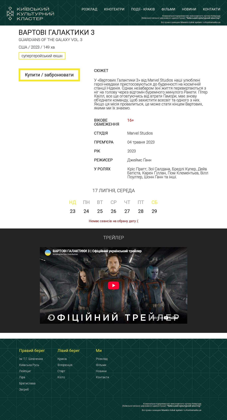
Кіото (61, 377)
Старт (61, 371)
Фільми (168, 9)
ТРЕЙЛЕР (113, 237)
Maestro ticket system (191, 22)
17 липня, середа (113, 190)
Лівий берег (68, 350)
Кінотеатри (114, 9)
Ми (99, 350)
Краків (62, 359)
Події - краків (143, 9)
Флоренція (64, 365)
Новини (189, 9)
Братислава (27, 383)
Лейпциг (25, 371)
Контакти (211, 9)
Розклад (89, 9)
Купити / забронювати (49, 75)
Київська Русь (29, 365)
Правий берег (32, 350)
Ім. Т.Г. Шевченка (31, 359)
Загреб (24, 389)
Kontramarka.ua (212, 22)
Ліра (22, 377)
